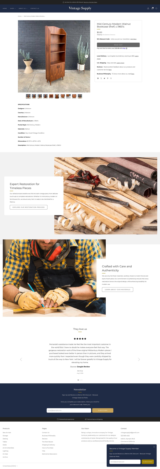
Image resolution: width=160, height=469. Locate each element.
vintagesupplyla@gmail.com (130, 432)
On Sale (5, 454)
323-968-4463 (125, 435)
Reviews (44, 439)
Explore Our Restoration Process (29, 207)
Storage (5, 435)
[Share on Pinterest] (108, 78)
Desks (5, 445)
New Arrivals (7, 432)
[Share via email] (111, 78)
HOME (5, 8)
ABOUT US (22, 8)
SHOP (12, 8)
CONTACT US (35, 8)
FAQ (43, 451)
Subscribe (147, 462)
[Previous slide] (21, 359)
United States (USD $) (9, 466)
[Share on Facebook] (98, 78)
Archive (5, 457)
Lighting (5, 451)
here (110, 70)
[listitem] (80, 2)
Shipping (99, 34)
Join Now (133, 39)
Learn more (120, 63)
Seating (5, 439)
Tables (5, 442)
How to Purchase (47, 448)
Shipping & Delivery (48, 445)
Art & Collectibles (8, 448)
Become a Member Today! (90, 2)
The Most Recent (47, 442)
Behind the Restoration (49, 454)
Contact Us (45, 432)
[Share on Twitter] (104, 78)
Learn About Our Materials (117, 289)
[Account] (148, 8)
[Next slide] (87, 56)
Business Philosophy (48, 435)
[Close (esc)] (154, 446)
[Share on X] (101, 78)
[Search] (156, 8)
